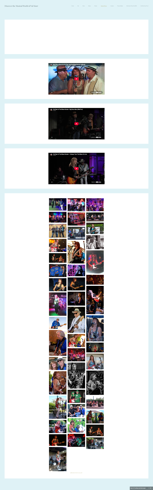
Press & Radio (120, 5)
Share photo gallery (77, 472)
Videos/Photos (104, 5)
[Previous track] (148, 488)
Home (72, 5)
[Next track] (151, 488)
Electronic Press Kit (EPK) (132, 5)
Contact (112, 5)
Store (84, 5)
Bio (78, 5)
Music (89, 5)
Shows (95, 5)
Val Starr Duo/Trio (144, 5)
